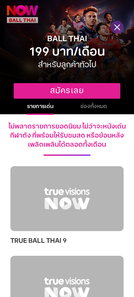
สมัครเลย (67, 91)
